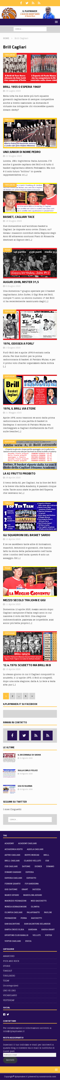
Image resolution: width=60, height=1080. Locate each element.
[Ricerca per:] (30, 29)
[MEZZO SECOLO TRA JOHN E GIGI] (30, 581)
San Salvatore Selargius (37, 923)
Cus (47, 860)
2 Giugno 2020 (13, 348)
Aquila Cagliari (35, 849)
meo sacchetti (39, 900)
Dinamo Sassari (13, 872)
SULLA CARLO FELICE (28, 770)
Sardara (32, 929)
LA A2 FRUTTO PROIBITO (19, 473)
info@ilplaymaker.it (13, 1031)
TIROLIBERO (9, 976)
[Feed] (33, 3)
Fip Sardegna (32, 883)
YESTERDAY (8, 1000)
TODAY (6, 980)
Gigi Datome (11, 889)
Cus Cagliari (11, 866)
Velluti (37, 935)
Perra (24, 918)
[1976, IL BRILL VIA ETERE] (30, 390)
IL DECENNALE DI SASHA (29, 754)
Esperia (30, 872)
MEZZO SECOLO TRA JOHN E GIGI (24, 600)
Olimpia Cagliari (13, 912)
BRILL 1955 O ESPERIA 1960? (22, 86)
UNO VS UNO (9, 990)
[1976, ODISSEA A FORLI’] (30, 325)
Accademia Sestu (14, 849)
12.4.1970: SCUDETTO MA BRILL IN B (27, 665)
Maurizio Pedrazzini (15, 900)
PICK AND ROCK (11, 961)
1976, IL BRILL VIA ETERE (19, 408)
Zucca (28, 941)
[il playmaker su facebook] (21, 3)
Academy (9, 843)
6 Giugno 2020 (13, 286)
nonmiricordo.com (47, 1076)
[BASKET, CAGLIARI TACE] (30, 198)
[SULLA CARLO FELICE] (9, 773)
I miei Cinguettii (12, 809)
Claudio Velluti (32, 860)
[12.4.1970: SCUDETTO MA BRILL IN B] (30, 646)
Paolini (48, 912)
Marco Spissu (12, 895)
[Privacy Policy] (39, 3)
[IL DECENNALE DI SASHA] (9, 758)
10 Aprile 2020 (13, 669)
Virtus (48, 935)
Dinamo (50, 866)
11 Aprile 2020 (13, 604)
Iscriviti (10, 1060)
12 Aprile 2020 (13, 539)
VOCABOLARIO (10, 995)
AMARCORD (8, 956)
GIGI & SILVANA (25, 785)
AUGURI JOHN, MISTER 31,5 (21, 281)
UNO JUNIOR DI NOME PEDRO (22, 151)
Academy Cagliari (27, 843)
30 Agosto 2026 (26, 773)
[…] (26, 175)
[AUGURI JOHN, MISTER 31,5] (30, 263)
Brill (46, 855)
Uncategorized (10, 985)
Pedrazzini (10, 918)
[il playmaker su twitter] (27, 3)
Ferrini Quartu (12, 883)
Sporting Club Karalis (16, 935)
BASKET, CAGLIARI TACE (18, 216)
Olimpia (35, 906)
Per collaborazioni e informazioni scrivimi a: (27, 1028)
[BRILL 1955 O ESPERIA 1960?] (30, 68)
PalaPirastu (33, 912)
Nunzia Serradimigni (16, 906)
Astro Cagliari (12, 855)
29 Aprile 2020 (13, 477)
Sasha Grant (48, 929)
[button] (55, 21)
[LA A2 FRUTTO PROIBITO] (30, 455)
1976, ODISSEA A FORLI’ (18, 343)
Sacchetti (36, 918)
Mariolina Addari (32, 895)
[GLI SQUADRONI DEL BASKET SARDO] (30, 516)
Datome (26, 866)
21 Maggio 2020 (14, 412)
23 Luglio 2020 (13, 91)
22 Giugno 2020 (14, 156)
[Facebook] (4, 1014)
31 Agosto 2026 (26, 758)
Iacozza (36, 889)
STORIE (6, 966)
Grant (25, 889)
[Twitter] (8, 1014)
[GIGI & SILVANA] (9, 789)
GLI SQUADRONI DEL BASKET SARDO (26, 535)
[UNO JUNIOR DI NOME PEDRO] (30, 133)
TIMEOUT (7, 971)
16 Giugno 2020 (14, 221)
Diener (38, 866)
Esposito (31, 878)
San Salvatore (12, 923)
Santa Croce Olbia (14, 929)
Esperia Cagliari (13, 878)
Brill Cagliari (12, 860)
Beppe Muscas (32, 855)
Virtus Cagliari (13, 941)
